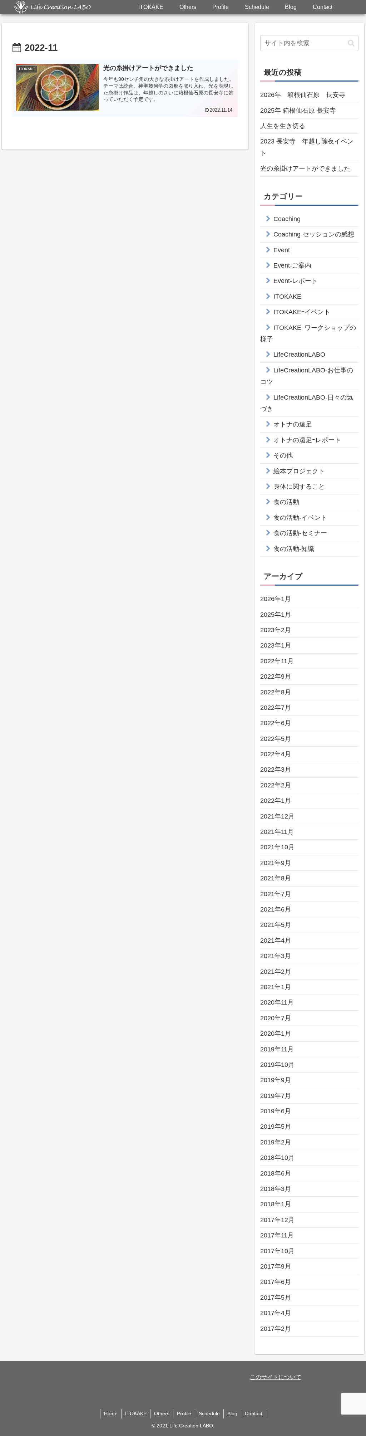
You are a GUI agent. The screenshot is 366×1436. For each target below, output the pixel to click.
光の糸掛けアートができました (305, 168)
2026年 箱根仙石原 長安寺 (302, 94)
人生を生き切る (282, 126)
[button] (351, 43)
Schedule (209, 1413)
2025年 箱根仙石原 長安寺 (298, 110)
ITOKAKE (136, 1413)
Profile (184, 1413)
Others (161, 1413)
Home (111, 1413)
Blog (232, 1413)
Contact (253, 1413)
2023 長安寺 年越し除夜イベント (306, 147)
